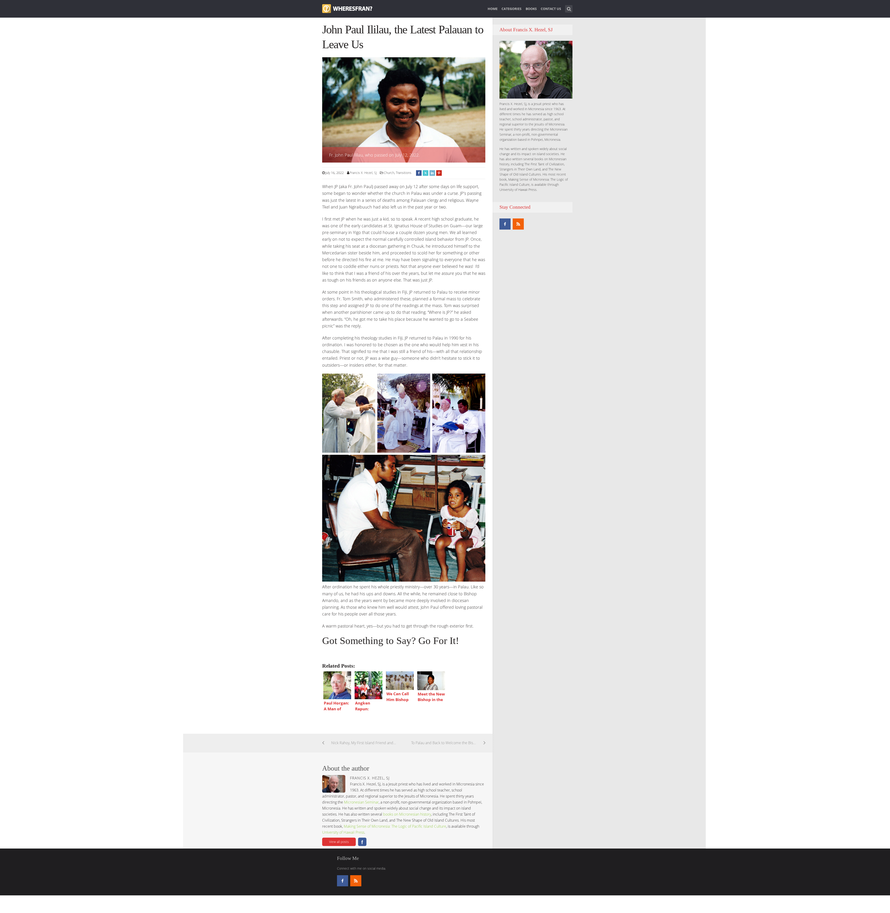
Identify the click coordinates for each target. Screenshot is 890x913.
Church (389, 172)
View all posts (339, 841)
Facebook (362, 842)
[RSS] (518, 224)
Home (493, 8)
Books (531, 8)
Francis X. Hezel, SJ (363, 172)
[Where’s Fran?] (347, 8)
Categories (511, 8)
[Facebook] (505, 224)
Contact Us (551, 8)
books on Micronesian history (407, 814)
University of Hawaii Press (343, 832)
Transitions (403, 172)
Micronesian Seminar (361, 802)
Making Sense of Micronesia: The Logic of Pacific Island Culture (395, 826)
